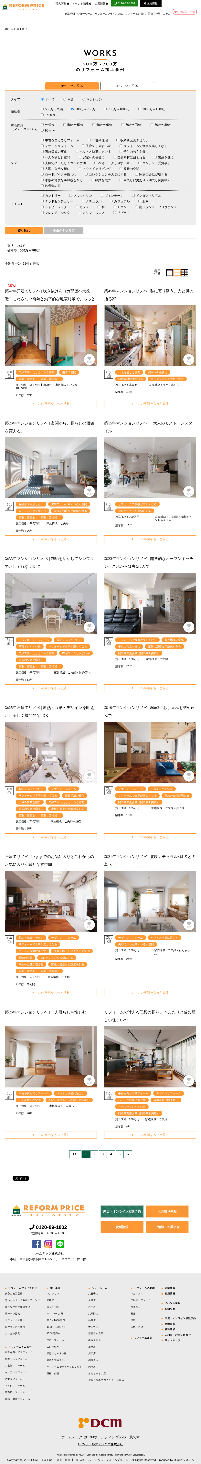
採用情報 (170, 1293)
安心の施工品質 (14, 1293)
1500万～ (51, 115)
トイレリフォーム (15, 1385)
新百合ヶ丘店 (95, 1333)
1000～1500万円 (57, 1327)
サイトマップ (172, 1340)
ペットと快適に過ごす (95, 151)
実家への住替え (94, 157)
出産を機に (166, 157)
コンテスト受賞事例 (156, 163)
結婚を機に (103, 180)
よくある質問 (12, 1333)
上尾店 (92, 1346)
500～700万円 (55, 1313)
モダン (122, 207)
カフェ (84, 207)
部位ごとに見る (127, 86)
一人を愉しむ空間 (57, 157)
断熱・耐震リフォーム (17, 1399)
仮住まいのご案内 (15, 1327)
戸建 (70, 99)
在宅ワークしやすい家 (114, 163)
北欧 (145, 201)
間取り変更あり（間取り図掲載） (147, 180)
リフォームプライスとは (109, 13)
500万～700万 (85, 109)
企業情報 (100, 3)
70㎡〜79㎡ (133, 124)
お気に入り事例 (186, 11)
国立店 (92, 1366)
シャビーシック (56, 207)
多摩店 (92, 1300)
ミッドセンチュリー (59, 201)
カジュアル (122, 201)
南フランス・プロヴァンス (158, 207)
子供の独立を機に (136, 151)
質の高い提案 (12, 1313)
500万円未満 (54, 109)
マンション (94, 99)
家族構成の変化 (56, 151)
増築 (133, 1320)
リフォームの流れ (135, 13)
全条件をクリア (64, 230)
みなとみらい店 (97, 1373)
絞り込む (24, 230)
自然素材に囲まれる (131, 157)
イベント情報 (80, 3)
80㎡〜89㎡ (162, 124)
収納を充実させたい (134, 140)
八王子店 (93, 1293)
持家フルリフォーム (16, 1359)
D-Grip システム (184, 1459)
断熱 (133, 1313)
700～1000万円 (56, 1320)
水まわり (136, 1307)
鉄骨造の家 (53, 185)
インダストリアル (148, 195)
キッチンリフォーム (16, 1372)
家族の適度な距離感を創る (64, 180)
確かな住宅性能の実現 (17, 1307)
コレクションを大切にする (108, 174)
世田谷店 (93, 1327)
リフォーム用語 (143, 1337)
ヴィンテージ (114, 195)
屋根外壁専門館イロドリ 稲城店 (106, 1380)
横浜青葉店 (94, 1340)
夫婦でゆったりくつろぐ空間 (65, 163)
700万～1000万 (119, 109)
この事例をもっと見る (53, 403)
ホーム (9, 28)
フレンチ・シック (57, 212)
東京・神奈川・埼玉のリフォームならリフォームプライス (92, 1459)
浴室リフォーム (14, 1379)
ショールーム (84, 13)
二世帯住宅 (100, 140)
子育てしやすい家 (98, 146)
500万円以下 (54, 1307)
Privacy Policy (113, 1455)
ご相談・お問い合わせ (178, 1334)
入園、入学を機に (57, 168)
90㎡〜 (50, 130)
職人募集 (61, 3)
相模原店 (93, 1360)
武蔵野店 (93, 1313)
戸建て (50, 1300)
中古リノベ (137, 1293)
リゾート (123, 212)
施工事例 (70, 13)
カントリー (53, 195)
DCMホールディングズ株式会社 (100, 1444)
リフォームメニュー (20, 1346)
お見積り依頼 (167, 1211)
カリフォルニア (94, 212)
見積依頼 (170, 1323)
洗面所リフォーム (15, 1392)
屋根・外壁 (154, 13)
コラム (167, 13)
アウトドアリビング (97, 168)
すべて (50, 99)
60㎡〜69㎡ (104, 124)
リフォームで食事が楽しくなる (145, 146)
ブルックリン (82, 195)
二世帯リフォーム (15, 1365)
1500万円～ (53, 1333)
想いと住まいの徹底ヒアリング (22, 1300)
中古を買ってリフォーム (62, 140)
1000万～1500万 (154, 109)
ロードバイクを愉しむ (60, 174)
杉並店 (92, 1320)
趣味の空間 (131, 168)
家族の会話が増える (153, 174)
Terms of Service (132, 1455)
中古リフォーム (55, 1340)
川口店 (92, 1353)
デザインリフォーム (59, 146)
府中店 (92, 1307)
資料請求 (122, 1227)
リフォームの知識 (144, 1288)
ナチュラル (93, 201)
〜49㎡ (50, 124)
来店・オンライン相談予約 (122, 1211)
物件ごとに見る (72, 86)
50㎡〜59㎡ (75, 124)
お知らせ (170, 1308)
